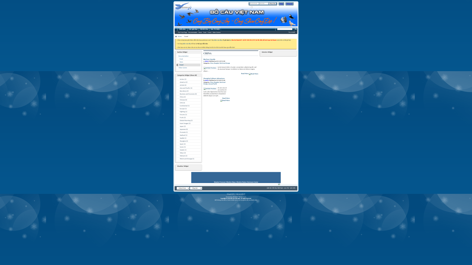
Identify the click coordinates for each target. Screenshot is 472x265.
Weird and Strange (225, 63)
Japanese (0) (184, 129)
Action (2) (183, 79)
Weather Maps (231, 182)
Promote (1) (184, 132)
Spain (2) (183, 144)
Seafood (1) (183, 135)
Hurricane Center (252, 182)
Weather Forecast (219, 182)
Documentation (192, 32)
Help (281, 4)
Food (204, 32)
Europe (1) (183, 109)
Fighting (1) (183, 112)
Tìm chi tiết (291, 32)
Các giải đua (193, 29)
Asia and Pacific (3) (186, 88)
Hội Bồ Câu (204, 29)
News (200, 32)
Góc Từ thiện (215, 29)
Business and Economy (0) (188, 94)
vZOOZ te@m (231, 201)
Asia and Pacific (212, 84)
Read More (245, 73)
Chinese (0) (183, 100)
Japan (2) (183, 126)
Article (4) (183, 85)
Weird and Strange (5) (187, 159)
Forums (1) (183, 114)
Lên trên (292, 188)
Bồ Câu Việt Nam (277, 188)
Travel (209, 32)
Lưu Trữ (286, 188)
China (211, 63)
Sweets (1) (183, 150)
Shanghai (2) (184, 141)
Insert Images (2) (185, 123)
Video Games (217, 32)
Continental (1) (185, 106)
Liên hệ (269, 188)
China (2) (183, 97)
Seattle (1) (183, 138)
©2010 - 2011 (240, 201)
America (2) (183, 82)
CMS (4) (182, 103)
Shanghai (216, 63)
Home (180, 36)
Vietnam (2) (183, 156)
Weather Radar (241, 182)
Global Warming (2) (186, 120)
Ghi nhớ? (255, 7)
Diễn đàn (182, 29)
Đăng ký (289, 4)
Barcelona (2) (184, 91)
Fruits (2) (183, 117)
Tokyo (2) (183, 153)
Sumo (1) (183, 147)
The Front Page (182, 32)
